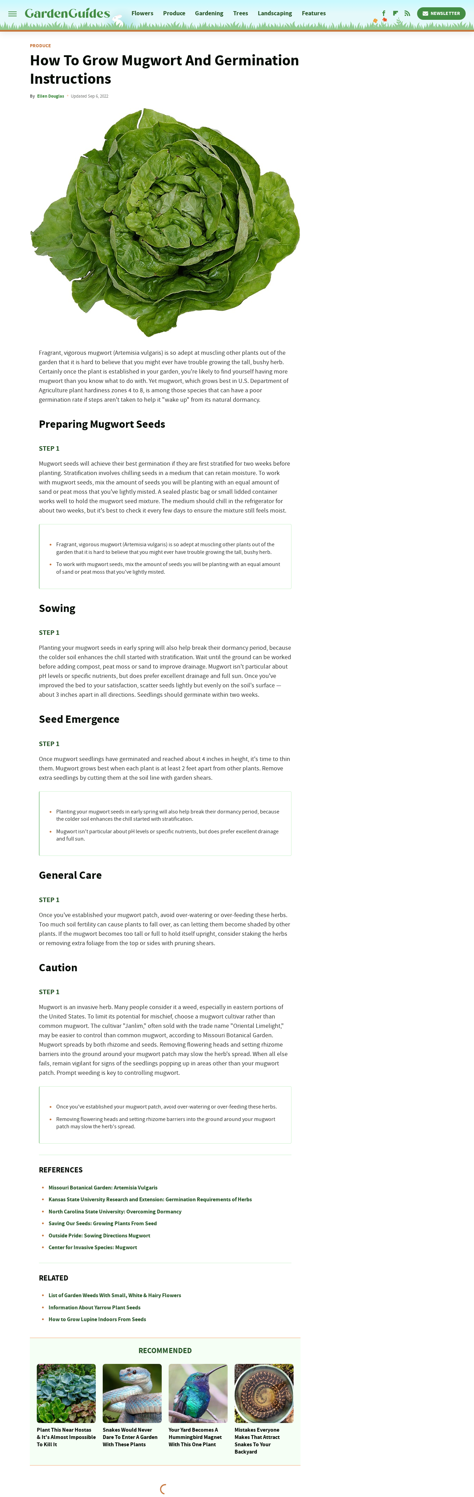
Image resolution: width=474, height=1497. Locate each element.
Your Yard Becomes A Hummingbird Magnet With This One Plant (195, 1437)
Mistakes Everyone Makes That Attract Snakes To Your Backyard (257, 1440)
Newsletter (445, 13)
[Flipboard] (395, 13)
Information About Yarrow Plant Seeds (95, 1307)
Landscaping (275, 13)
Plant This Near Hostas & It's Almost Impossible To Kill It (66, 1437)
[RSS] (407, 13)
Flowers (142, 13)
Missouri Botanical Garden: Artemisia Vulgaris (103, 1187)
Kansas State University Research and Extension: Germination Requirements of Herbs (150, 1199)
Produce (174, 13)
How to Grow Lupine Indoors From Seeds (97, 1319)
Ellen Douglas (50, 96)
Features (314, 13)
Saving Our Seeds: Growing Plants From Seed (103, 1223)
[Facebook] (384, 13)
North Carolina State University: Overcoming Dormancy (115, 1211)
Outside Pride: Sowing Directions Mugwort (99, 1235)
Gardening (209, 13)
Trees (240, 13)
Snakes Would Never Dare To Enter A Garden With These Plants (130, 1437)
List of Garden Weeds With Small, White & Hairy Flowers (115, 1295)
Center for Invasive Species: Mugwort (93, 1247)
